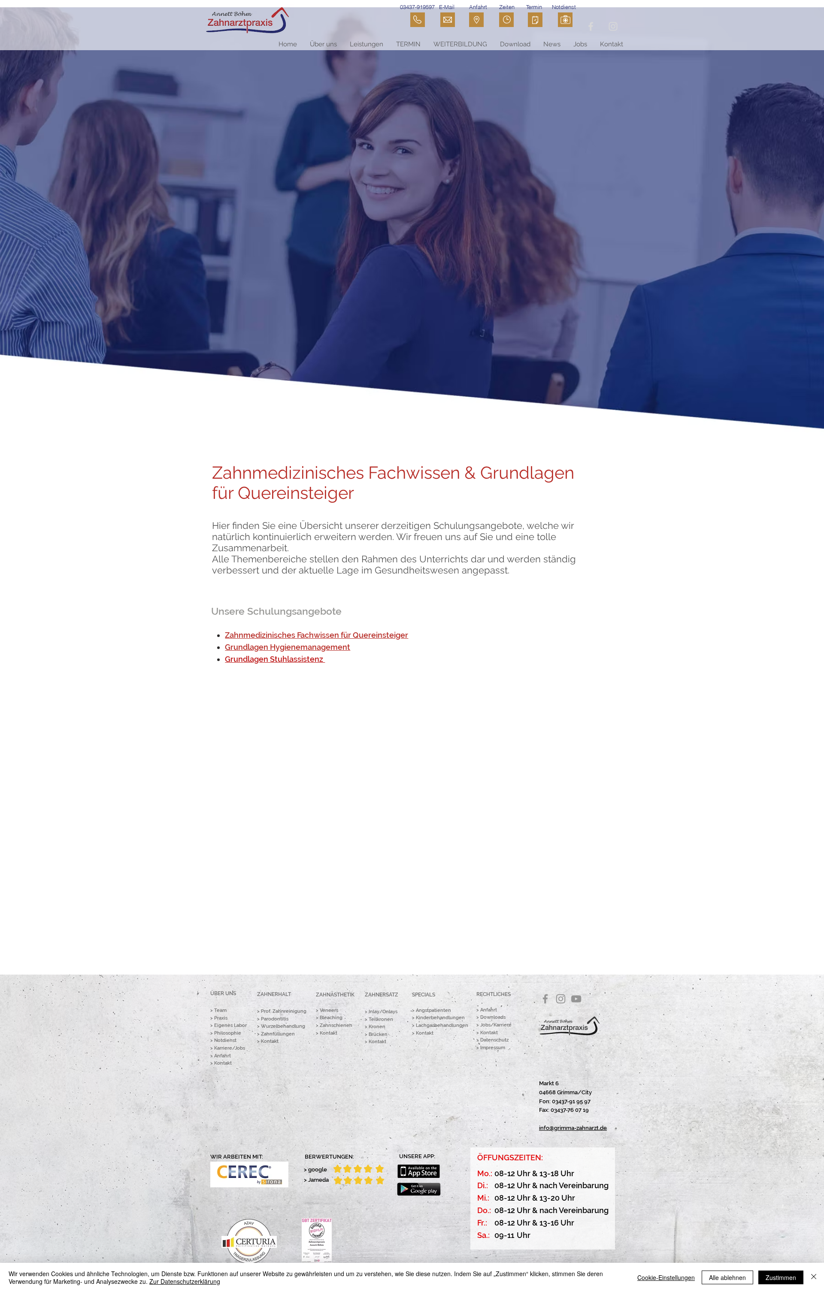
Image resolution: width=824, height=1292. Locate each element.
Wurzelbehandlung (283, 1026)
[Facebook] (545, 999)
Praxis (220, 1018)
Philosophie (227, 1033)
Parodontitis (274, 1019)
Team (220, 1010)
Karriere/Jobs (229, 1048)
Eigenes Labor (230, 1025)
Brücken (378, 1034)
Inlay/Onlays (383, 1011)
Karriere (503, 1025)
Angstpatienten (433, 1010)
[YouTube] (576, 999)
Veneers (329, 1010)
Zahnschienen (336, 1025)
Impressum (492, 1048)
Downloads (493, 1017)
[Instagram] (560, 999)
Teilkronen (381, 1019)
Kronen (377, 1026)
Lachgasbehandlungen (442, 1025)
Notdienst (225, 1040)
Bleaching (331, 1017)
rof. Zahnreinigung (285, 1011)
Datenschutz (494, 1040)
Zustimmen (781, 1277)
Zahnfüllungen (278, 1034)
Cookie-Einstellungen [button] (666, 1277)
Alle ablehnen (727, 1277)
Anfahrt (222, 1056)
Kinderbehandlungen (440, 1017)
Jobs (485, 1025)
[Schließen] (814, 1277)
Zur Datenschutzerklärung (184, 1281)
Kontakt (223, 1063)
